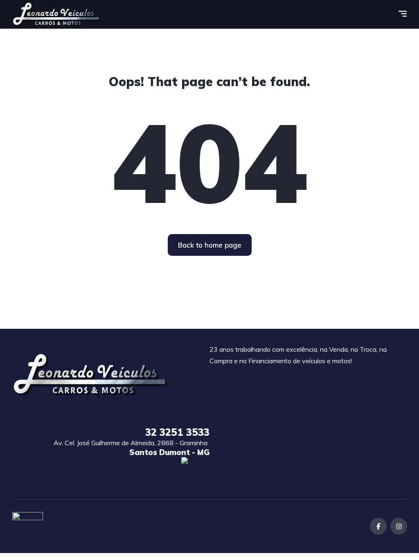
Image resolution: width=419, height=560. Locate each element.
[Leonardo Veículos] (56, 14)
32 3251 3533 (177, 432)
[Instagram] (398, 526)
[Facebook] (378, 526)
